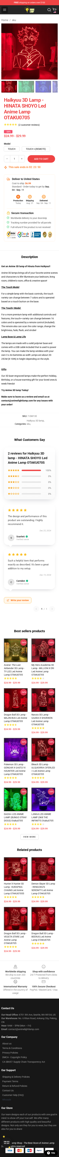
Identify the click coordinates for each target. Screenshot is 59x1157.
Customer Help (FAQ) (13, 1095)
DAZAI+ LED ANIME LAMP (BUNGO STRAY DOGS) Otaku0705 (15, 817)
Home (4, 20)
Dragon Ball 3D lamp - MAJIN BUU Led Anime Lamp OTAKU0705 (15, 717)
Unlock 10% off (7, 1142)
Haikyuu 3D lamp (35, 420)
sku (14, 20)
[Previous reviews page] (36, 609)
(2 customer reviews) (29, 125)
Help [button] (53, 1153)
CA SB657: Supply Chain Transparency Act (23, 1062)
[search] (49, 10)
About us (6, 1043)
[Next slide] (52, 51)
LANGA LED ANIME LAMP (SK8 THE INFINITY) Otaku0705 (42, 817)
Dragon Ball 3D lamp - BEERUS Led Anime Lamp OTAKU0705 (42, 936)
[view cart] (54, 10)
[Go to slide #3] (43, 87)
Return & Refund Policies (14, 1086)
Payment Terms (10, 1081)
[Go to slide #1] (9, 87)
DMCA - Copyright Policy (14, 1057)
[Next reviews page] (52, 609)
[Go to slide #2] (26, 87)
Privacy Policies (10, 1052)
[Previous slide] (6, 51)
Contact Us (8, 1090)
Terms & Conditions (12, 1048)
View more (29, 837)
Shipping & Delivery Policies (16, 1077)
